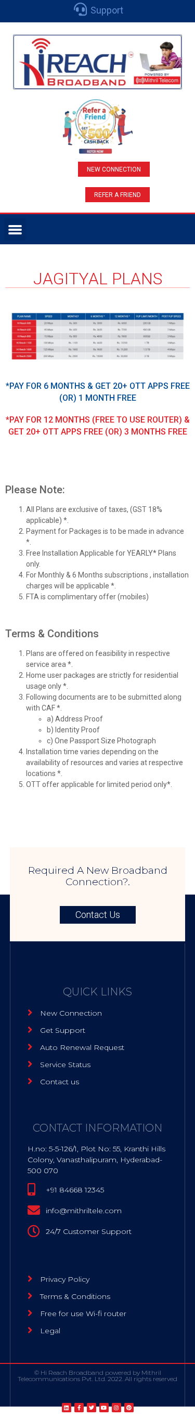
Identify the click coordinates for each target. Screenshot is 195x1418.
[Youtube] (104, 1407)
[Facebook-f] (79, 1407)
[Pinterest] (129, 1407)
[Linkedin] (66, 1407)
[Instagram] (116, 1407)
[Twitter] (91, 1407)
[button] (114, 169)
